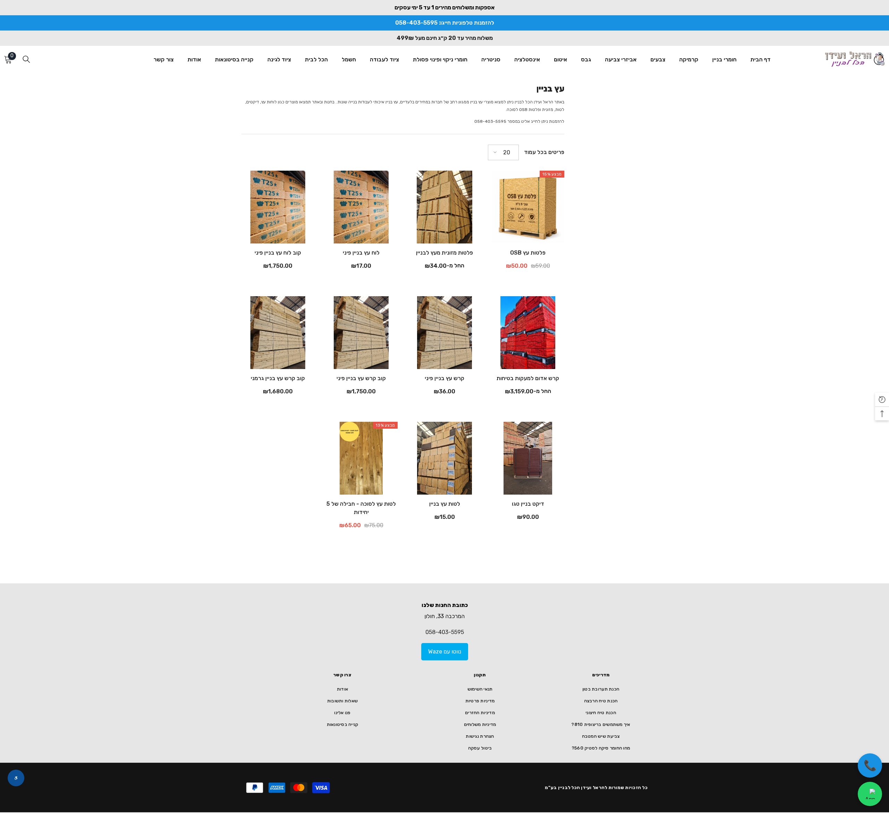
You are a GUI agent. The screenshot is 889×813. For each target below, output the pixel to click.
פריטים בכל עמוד (544, 152)
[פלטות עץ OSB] (527, 207)
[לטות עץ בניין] (444, 458)
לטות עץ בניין (444, 503)
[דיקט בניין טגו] (527, 458)
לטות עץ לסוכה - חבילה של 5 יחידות (361, 507)
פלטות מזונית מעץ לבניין (444, 252)
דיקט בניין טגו (528, 503)
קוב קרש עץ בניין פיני (361, 378)
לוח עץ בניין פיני (361, 252)
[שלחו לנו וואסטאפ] (870, 794)
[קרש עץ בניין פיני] (444, 332)
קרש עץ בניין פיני (444, 378)
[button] (503, 152)
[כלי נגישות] (16, 778)
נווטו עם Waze (444, 651)
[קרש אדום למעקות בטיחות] (527, 332)
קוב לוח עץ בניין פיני (278, 252)
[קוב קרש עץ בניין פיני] (361, 332)
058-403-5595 (444, 632)
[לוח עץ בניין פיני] (361, 207)
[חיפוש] (26, 59)
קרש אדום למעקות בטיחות (528, 378)
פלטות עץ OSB (528, 252)
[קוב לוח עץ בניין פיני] (277, 207)
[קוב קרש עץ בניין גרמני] (277, 332)
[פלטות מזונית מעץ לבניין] (444, 207)
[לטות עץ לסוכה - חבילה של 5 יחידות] (361, 458)
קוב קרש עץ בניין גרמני (278, 378)
